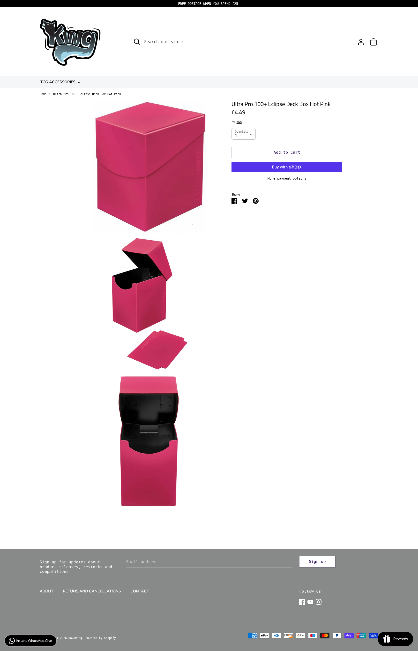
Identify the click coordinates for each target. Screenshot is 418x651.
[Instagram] (318, 601)
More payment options (287, 178)
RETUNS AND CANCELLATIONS (92, 591)
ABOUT (46, 591)
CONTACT (139, 591)
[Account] (361, 40)
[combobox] (243, 134)
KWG (239, 122)
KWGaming (75, 638)
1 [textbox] (236, 135)
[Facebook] (302, 601)
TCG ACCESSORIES (58, 82)
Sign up (317, 561)
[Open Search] (137, 41)
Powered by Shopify (100, 638)
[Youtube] (310, 601)
